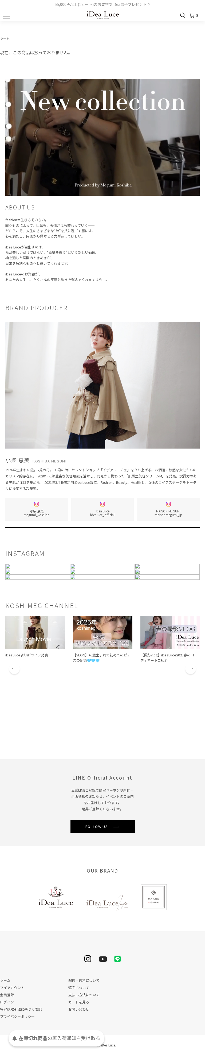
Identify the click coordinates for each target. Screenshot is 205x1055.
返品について (78, 987)
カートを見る (78, 1002)
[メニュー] (6, 15)
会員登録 (7, 994)
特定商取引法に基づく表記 (21, 1009)
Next (190, 668)
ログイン (7, 1002)
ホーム (5, 38)
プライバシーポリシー (17, 1016)
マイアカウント (12, 987)
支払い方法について (84, 994)
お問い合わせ (78, 1009)
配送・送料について (84, 980)
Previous (14, 668)
